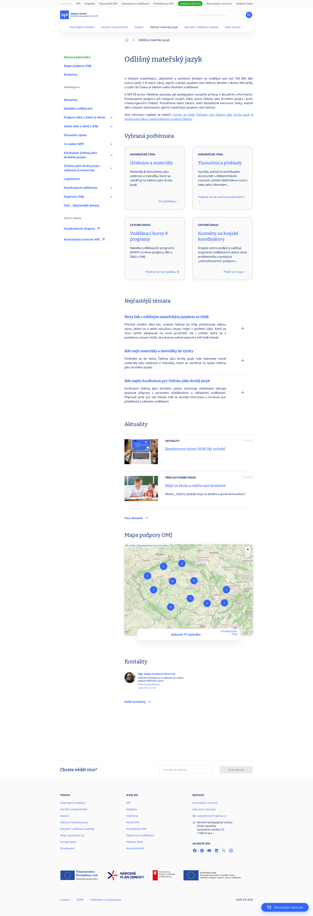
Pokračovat (236, 770)
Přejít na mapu (234, 272)
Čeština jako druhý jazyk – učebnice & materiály (82, 168)
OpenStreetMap (161, 545)
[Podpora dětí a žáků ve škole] (111, 117)
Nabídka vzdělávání (78, 108)
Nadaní (64, 815)
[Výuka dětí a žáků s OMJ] (111, 126)
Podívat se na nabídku (161, 272)
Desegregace (68, 841)
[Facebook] (195, 850)
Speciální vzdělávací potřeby (201, 27)
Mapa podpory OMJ (77, 66)
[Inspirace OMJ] (111, 196)
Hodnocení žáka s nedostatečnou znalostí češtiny (158, 119)
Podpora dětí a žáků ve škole (84, 117)
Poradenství (67, 848)
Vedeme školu (244, 3)
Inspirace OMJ (74, 197)
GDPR (80, 899)
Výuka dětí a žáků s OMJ (81, 126)
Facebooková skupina (79, 229)
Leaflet (131, 545)
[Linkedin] (216, 850)
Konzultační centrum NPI (82, 239)
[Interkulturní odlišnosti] (111, 187)
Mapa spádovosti (71, 835)
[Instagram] (231, 850)
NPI (78, 3)
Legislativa (72, 179)
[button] (224, 602)
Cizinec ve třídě (183, 115)
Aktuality (70, 100)
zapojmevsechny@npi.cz (212, 815)
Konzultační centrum (219, 3)
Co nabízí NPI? (74, 144)
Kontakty (70, 74)
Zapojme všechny (190, 3)
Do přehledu (168, 201)
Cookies (64, 899)
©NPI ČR (241, 899)
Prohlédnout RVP (163, 3)
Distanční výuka (75, 135)
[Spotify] (202, 850)
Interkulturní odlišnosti (80, 188)
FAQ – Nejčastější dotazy (81, 205)
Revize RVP (132, 822)
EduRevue (132, 815)
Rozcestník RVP (108, 3)
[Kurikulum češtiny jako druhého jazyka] (111, 155)
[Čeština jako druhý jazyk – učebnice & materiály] (111, 168)
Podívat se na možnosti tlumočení (221, 197)
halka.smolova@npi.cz (149, 684)
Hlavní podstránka (77, 57)
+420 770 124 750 (147, 688)
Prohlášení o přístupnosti (106, 899)
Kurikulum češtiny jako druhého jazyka (80, 155)
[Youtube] (209, 850)
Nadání (139, 27)
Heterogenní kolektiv (82, 27)
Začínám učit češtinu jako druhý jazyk (223, 115)
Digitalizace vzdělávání (135, 3)
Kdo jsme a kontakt (204, 809)
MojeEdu (90, 3)
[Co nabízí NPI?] (111, 144)
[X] (224, 850)
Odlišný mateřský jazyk (164, 27)
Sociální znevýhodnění (114, 27)
